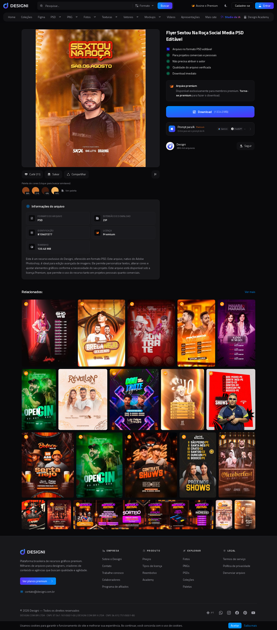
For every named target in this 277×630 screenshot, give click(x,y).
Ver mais (250, 292)
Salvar (55, 174)
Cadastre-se (242, 5)
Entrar (267, 5)
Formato (145, 6)
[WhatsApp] (220, 612)
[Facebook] (237, 612)
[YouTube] (253, 612)
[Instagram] (229, 612)
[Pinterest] (245, 612)
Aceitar (235, 625)
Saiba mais (250, 626)
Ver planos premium (35, 581)
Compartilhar (79, 174)
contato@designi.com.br (40, 592)
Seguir (248, 146)
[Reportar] (155, 174)
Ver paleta (70, 190)
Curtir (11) (34, 174)
